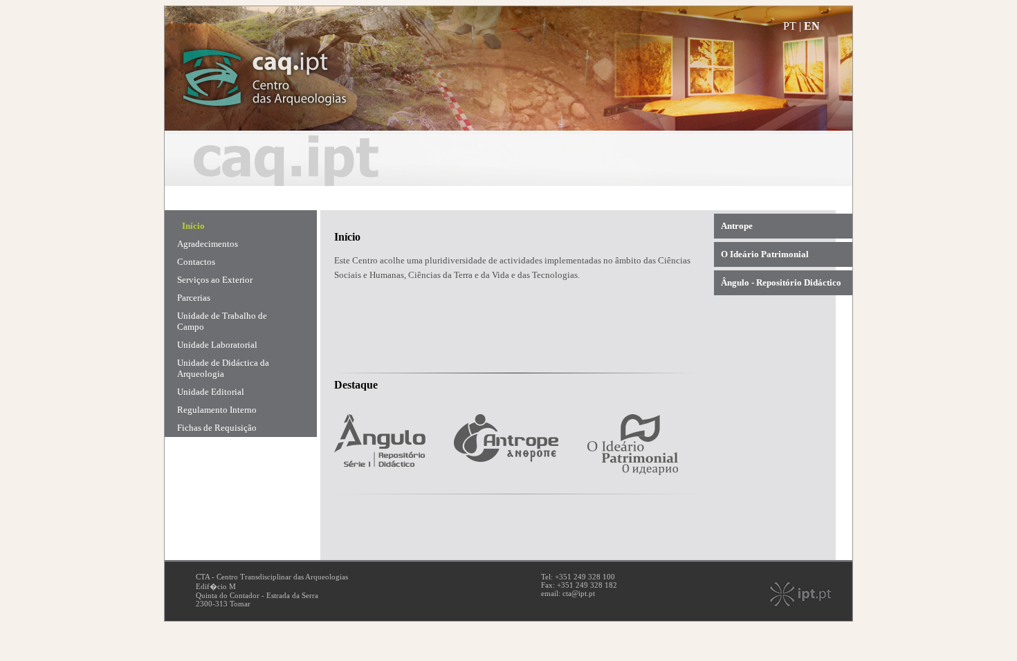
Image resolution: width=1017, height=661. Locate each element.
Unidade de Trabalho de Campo (222, 321)
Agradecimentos (207, 244)
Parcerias (193, 297)
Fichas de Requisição (217, 427)
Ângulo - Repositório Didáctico (781, 282)
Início (193, 226)
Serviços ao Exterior (215, 279)
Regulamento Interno (217, 409)
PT (789, 26)
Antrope (737, 226)
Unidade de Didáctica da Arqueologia (223, 368)
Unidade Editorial (210, 392)
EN (812, 26)
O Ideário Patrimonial (765, 254)
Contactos (196, 262)
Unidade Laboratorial (217, 344)
